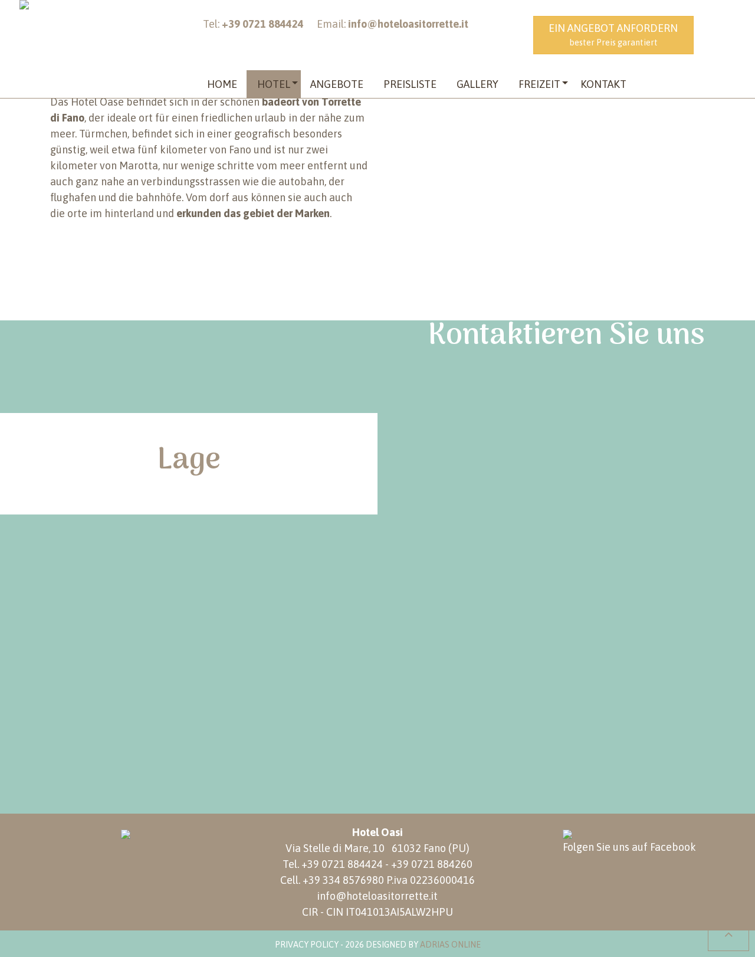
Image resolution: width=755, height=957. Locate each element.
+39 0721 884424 (342, 864)
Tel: (253, 24)
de (725, 29)
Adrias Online (450, 944)
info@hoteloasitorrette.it (377, 896)
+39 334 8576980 (343, 880)
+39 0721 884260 (431, 864)
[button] (274, 84)
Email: (392, 24)
